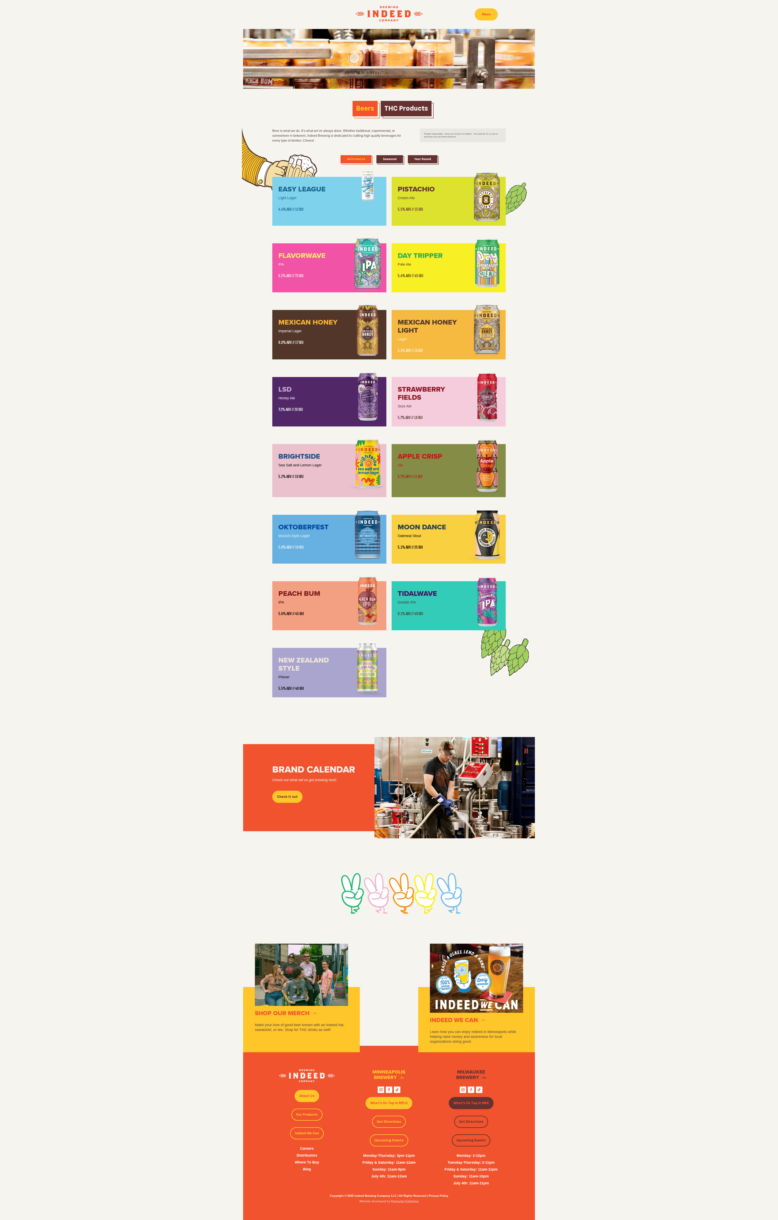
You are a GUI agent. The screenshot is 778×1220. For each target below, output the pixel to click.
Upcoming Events (389, 1140)
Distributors (307, 1155)
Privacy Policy (438, 1195)
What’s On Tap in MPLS (389, 1103)
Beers (365, 108)
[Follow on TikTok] (397, 1089)
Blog (307, 1169)
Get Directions (389, 1122)
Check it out (287, 797)
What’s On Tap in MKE (471, 1103)
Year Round (422, 159)
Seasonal (389, 159)
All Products (356, 159)
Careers (307, 1148)
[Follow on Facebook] (389, 1089)
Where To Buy (307, 1162)
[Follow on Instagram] (381, 1089)
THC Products (406, 108)
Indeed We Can (307, 1133)
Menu (486, 14)
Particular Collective (405, 1201)
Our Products (307, 1114)
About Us (306, 1096)
